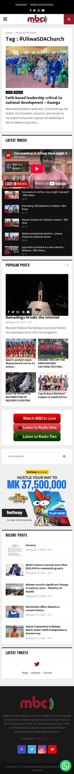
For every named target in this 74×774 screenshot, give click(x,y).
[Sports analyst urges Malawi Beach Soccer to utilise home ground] (21, 349)
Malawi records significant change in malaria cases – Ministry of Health (47, 588)
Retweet (35, 672)
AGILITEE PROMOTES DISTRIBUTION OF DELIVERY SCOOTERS (18, 397)
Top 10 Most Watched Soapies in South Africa (52, 395)
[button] (65, 765)
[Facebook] (21, 749)
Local (9, 92)
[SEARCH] (64, 456)
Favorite (47, 672)
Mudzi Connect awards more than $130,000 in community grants (46, 566)
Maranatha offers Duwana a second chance (43, 608)
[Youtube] (52, 749)
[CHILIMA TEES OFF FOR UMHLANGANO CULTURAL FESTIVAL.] (53, 349)
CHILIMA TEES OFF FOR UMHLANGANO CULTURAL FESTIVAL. (51, 363)
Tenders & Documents (41, 4)
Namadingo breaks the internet (33, 317)
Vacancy (31, 545)
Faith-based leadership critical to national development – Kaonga (34, 100)
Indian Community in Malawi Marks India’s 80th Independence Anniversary (46, 630)
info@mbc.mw (44, 738)
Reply (25, 672)
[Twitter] (32, 749)
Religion (18, 92)
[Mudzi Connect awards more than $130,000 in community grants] (15, 570)
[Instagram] (42, 749)
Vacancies (21, 4)
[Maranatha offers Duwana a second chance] (15, 612)
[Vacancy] (15, 550)
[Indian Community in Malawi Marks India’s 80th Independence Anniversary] (15, 631)
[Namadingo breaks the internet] (37, 295)
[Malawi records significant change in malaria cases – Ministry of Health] (15, 590)
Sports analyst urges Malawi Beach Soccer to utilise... (20, 363)
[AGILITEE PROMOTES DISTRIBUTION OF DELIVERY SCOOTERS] (21, 382)
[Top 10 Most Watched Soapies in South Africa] (53, 382)
